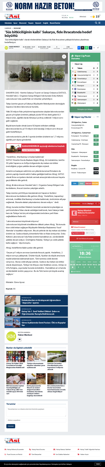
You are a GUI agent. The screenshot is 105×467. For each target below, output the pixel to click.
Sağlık (45, 23)
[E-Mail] (19, 339)
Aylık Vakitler (76, 271)
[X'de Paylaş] (82, 47)
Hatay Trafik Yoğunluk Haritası (90, 449)
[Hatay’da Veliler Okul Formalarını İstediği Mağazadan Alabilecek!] (15, 356)
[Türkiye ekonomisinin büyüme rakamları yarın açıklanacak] (36, 356)
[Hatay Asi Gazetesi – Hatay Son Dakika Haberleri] (12, 16)
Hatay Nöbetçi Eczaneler (15, 449)
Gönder (11, 426)
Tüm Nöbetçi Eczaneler (86, 238)
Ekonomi (22, 23)
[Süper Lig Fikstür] (98, 117)
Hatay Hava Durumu (38, 449)
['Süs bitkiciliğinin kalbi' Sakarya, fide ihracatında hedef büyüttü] (36, 71)
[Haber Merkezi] (11, 336)
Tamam (98, 464)
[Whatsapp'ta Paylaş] (86, 47)
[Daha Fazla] (90, 47)
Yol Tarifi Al (91, 233)
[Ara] (96, 23)
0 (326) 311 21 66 (78, 233)
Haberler (8, 28)
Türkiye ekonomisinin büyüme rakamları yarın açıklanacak (36, 365)
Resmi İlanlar (55, 23)
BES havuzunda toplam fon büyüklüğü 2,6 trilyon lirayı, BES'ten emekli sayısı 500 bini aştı (15, 390)
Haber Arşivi (84, 454)
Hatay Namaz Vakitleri (63, 449)
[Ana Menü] (99, 23)
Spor (15, 23)
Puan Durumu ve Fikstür (14, 454)
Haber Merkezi (25, 335)
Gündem (8, 23)
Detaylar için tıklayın (85, 109)
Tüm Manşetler (36, 454)
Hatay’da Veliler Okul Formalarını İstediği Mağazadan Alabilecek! (15, 365)
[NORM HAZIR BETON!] (52, 6)
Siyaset (38, 23)
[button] (96, 203)
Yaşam (30, 23)
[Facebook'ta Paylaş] (79, 47)
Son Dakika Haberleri (62, 454)
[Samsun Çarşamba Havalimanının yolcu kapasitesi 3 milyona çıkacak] (56, 356)
